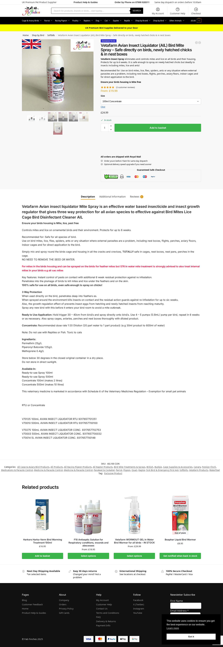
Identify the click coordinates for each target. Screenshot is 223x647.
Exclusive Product (113, 473)
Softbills (51, 35)
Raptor (141, 470)
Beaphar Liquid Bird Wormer (180, 539)
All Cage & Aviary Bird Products (33, 466)
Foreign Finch (209, 466)
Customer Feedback (32, 604)
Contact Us (101, 608)
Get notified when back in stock (180, 555)
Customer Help (177, 13)
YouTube (137, 612)
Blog (24, 600)
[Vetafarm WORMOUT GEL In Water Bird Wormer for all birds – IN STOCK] (134, 515)
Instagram (138, 608)
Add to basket (158, 127)
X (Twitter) (138, 604)
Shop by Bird (38, 35)
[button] (196, 20)
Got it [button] (191, 636)
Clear (103, 106)
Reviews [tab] (136, 196)
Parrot (119, 470)
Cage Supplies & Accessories (178, 466)
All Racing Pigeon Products (78, 466)
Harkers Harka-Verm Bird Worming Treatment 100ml (42, 541)
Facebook (138, 600)
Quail (134, 470)
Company (64, 600)
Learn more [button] (173, 628)
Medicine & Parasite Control (48, 470)
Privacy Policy (66, 608)
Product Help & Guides (86, 2)
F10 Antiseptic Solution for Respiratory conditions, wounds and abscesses (88, 542)
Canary (197, 466)
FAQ (98, 616)
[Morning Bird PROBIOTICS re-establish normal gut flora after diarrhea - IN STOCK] (199, 42)
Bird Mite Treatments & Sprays (129, 466)
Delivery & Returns (106, 621)
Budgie (158, 466)
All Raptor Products (103, 466)
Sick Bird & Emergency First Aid (162, 470)
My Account (158, 13)
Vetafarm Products (198, 470)
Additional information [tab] (112, 196)
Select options (88, 555)
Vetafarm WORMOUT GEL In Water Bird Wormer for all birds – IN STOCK (134, 541)
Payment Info (103, 625)
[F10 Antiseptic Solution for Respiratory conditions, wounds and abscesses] (88, 515)
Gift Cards (64, 612)
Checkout (196, 13)
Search (137, 11)
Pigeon (126, 470)
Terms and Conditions (107, 612)
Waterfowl (214, 470)
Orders (62, 604)
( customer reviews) (125, 87)
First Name (176, 601)
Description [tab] (88, 196)
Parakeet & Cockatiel (104, 470)
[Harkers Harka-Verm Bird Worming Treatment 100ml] (42, 515)
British (150, 466)
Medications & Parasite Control (17, 470)
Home (26, 35)
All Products (57, 466)
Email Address (179, 610)
